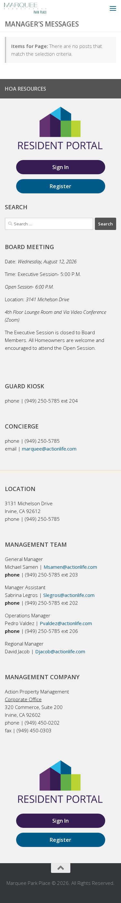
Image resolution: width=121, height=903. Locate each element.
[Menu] (113, 8)
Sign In (60, 167)
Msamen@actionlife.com (70, 567)
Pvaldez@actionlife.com (66, 623)
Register (60, 186)
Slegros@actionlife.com (69, 595)
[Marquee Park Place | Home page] (32, 8)
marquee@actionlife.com (49, 448)
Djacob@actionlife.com (60, 651)
